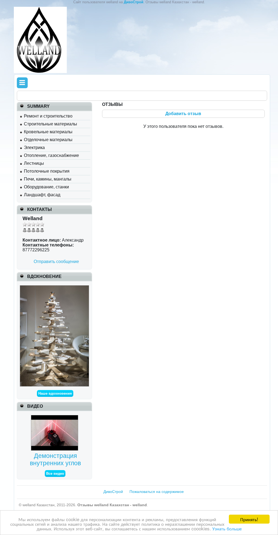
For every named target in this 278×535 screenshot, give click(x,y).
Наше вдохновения (55, 393)
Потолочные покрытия (47, 171)
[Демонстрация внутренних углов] (55, 417)
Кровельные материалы (48, 131)
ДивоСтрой (113, 491)
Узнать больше (227, 528)
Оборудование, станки (46, 187)
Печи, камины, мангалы (47, 179)
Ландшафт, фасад (42, 194)
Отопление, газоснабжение (51, 155)
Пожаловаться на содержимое (156, 491)
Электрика (34, 147)
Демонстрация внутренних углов (55, 459)
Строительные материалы (50, 124)
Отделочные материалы (48, 139)
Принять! (249, 519)
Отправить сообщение (56, 261)
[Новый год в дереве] (54, 287)
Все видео (55, 473)
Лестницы (34, 163)
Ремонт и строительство (48, 116)
